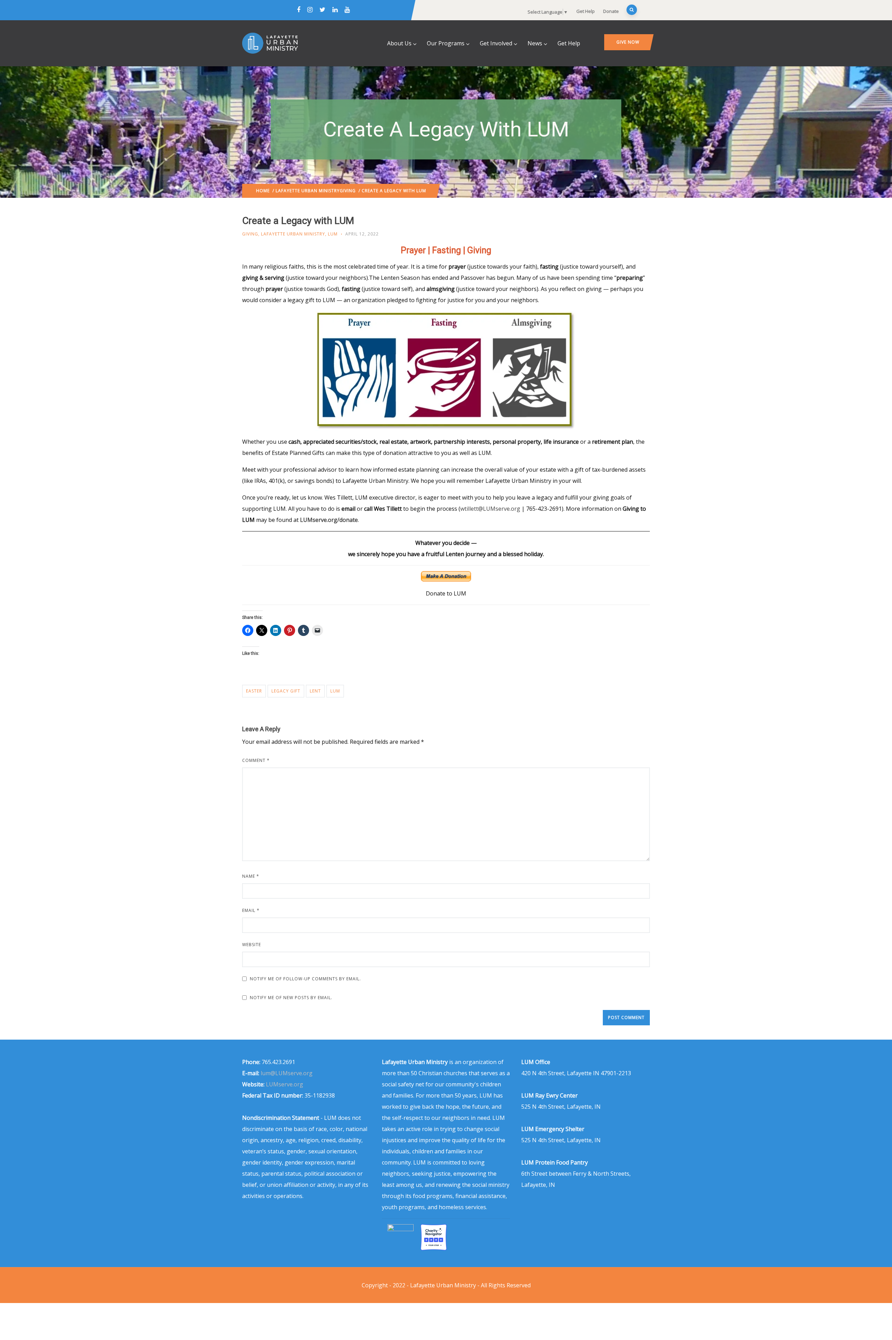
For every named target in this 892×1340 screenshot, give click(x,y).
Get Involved (496, 43)
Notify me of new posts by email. (291, 998)
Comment (256, 760)
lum (335, 691)
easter (254, 691)
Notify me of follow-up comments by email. (305, 979)
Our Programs (445, 43)
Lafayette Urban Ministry (308, 191)
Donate (611, 11)
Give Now (627, 42)
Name (250, 876)
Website (251, 945)
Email (251, 910)
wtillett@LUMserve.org (490, 508)
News (535, 43)
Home (263, 191)
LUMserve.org (284, 1084)
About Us (399, 43)
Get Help (585, 11)
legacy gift (285, 691)
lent (315, 691)
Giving (348, 191)
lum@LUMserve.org (287, 1073)
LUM (333, 234)
